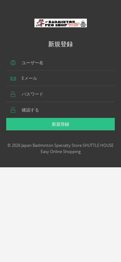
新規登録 (60, 124)
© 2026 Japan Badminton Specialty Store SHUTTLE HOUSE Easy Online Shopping (60, 148)
